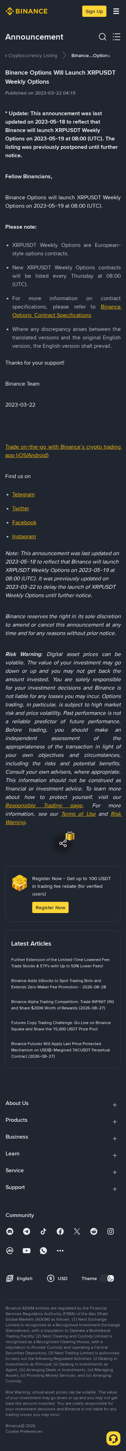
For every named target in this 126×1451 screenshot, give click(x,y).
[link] (63, 962)
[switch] (107, 1278)
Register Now (50, 907)
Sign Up (94, 11)
